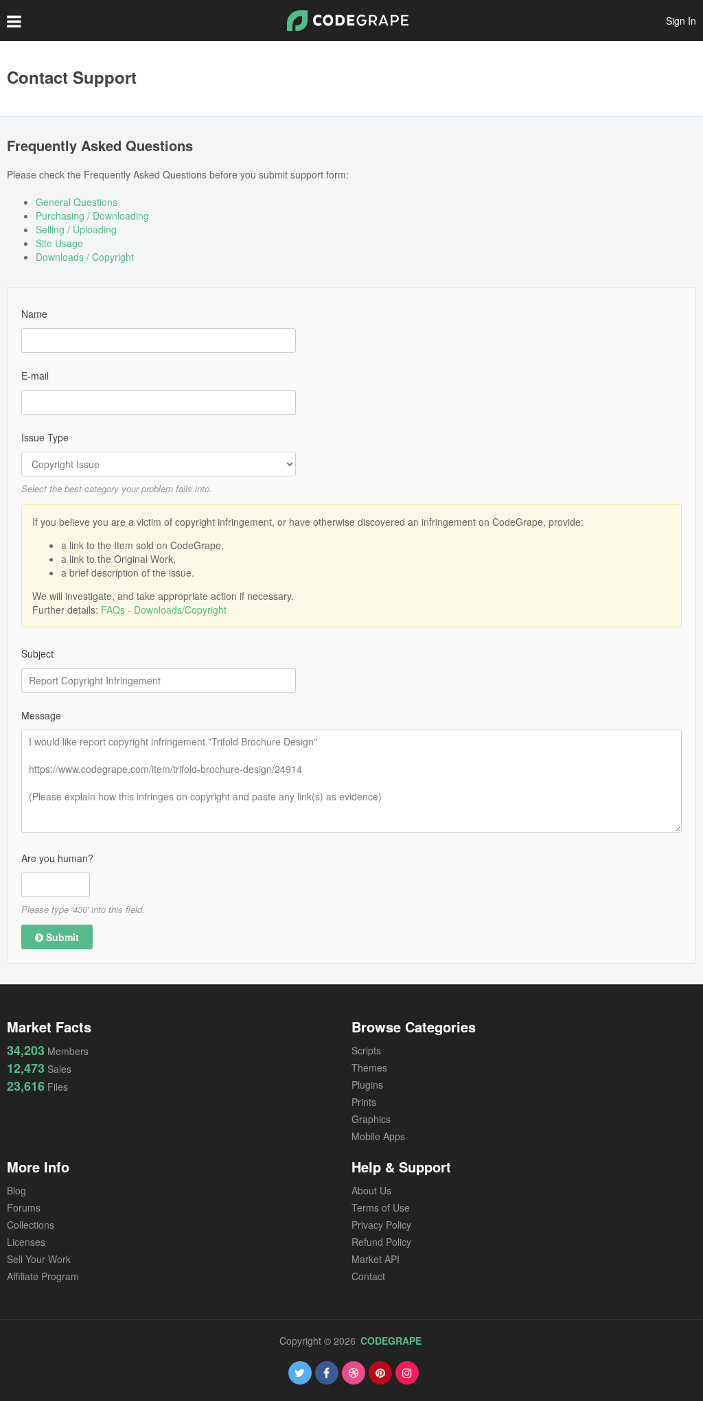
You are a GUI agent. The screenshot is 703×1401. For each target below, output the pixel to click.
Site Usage (59, 243)
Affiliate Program (43, 1276)
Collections (30, 1224)
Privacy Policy (381, 1224)
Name (34, 314)
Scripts (366, 1050)
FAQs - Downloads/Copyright (164, 609)
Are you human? (57, 858)
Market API (376, 1259)
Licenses (26, 1242)
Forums (24, 1207)
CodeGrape (391, 1340)
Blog (16, 1190)
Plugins (367, 1084)
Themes (369, 1067)
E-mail (35, 375)
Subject (37, 653)
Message (41, 715)
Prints (364, 1102)
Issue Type (45, 437)
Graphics (371, 1119)
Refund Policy (381, 1242)
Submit (61, 937)
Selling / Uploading (76, 229)
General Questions (76, 202)
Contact (368, 1276)
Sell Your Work (39, 1259)
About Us (371, 1190)
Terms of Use (381, 1207)
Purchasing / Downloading (92, 215)
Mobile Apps (378, 1136)
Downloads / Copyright (85, 257)
